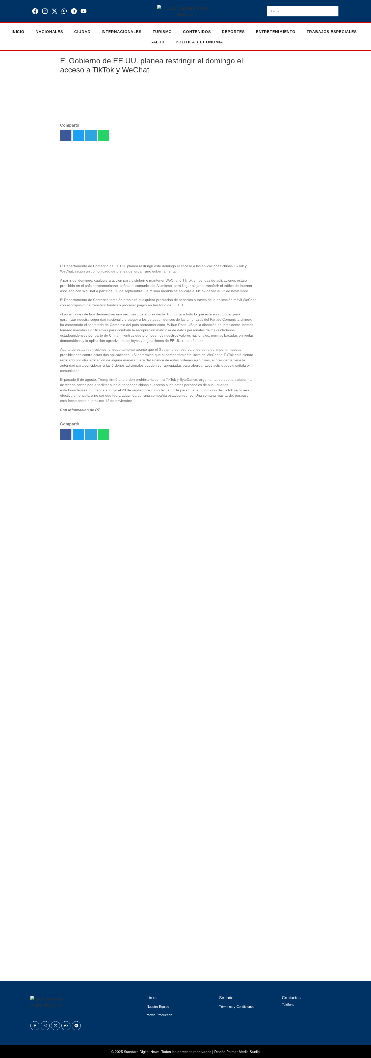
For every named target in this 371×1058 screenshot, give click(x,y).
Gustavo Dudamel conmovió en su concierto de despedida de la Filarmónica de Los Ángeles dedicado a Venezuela (175, 956)
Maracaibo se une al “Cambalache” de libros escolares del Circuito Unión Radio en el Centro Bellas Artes (283, 227)
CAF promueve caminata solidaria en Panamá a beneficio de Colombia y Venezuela (134, 927)
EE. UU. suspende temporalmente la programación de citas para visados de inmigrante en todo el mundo (285, 109)
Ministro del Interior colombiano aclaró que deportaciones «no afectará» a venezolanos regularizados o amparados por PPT (285, 484)
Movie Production (159, 1015)
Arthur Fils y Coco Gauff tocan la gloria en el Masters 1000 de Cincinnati (120, 970)
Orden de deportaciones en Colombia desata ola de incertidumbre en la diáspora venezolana (146, 913)
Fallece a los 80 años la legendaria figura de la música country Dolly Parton (281, 280)
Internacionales (122, 32)
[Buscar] (333, 11)
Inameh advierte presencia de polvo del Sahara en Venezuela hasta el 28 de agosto (284, 540)
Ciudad (82, 32)
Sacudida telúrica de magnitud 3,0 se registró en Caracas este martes (117, 941)
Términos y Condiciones (236, 1007)
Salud (157, 42)
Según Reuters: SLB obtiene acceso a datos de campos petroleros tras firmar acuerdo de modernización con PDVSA (285, 345)
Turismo (162, 32)
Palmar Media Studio (243, 1052)
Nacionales (49, 32)
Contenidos (197, 32)
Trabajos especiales (332, 32)
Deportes (233, 32)
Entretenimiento (276, 32)
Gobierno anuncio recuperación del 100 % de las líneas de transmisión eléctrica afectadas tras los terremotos (284, 413)
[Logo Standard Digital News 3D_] (185, 11)
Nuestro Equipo (158, 1007)
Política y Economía (199, 42)
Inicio (18, 32)
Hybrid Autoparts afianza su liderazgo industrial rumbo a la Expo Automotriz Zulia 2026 (286, 168)
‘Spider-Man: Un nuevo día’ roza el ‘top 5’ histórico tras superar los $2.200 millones (285, 587)
